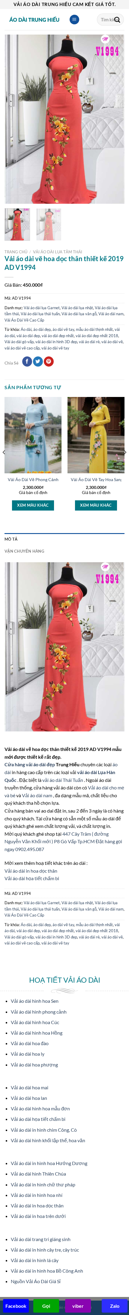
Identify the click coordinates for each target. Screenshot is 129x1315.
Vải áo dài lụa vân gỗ (79, 313)
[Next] (114, 119)
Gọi (46, 1306)
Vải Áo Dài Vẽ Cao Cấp (24, 320)
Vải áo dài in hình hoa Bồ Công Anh (47, 1271)
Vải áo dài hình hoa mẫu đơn (40, 1108)
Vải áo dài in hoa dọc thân (30, 871)
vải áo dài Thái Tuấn (63, 780)
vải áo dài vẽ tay (55, 348)
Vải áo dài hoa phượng (34, 1064)
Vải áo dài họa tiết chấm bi (31, 878)
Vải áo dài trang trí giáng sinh (40, 1239)
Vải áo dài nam (111, 313)
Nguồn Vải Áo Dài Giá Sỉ (36, 1281)
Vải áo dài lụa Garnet (42, 307)
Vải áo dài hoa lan (29, 1098)
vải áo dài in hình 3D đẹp (56, 341)
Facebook (15, 1306)
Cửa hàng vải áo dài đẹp (30, 764)
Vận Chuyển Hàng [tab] (24, 551)
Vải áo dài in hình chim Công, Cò (44, 1130)
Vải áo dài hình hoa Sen (34, 1001)
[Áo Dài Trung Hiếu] (34, 19)
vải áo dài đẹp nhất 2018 (97, 335)
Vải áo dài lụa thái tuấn (40, 313)
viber (78, 1306)
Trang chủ (15, 251)
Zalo (114, 1306)
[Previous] (14, 119)
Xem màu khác (33, 505)
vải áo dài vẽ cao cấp (22, 348)
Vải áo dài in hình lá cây (34, 1260)
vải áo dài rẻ (89, 341)
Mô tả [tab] (10, 539)
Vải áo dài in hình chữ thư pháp (43, 1184)
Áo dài (26, 329)
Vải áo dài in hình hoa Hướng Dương (49, 1163)
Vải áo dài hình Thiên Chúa (38, 1173)
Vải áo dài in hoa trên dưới (38, 1216)
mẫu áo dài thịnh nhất (94, 329)
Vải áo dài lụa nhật (77, 307)
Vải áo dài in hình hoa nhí (36, 1195)
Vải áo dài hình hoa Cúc (35, 1022)
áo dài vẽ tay (63, 329)
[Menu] (74, 20)
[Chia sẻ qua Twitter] (38, 361)
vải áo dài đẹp (28, 335)
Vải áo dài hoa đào (30, 1043)
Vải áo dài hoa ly (27, 1054)
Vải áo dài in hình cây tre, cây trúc (45, 1249)
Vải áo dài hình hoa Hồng (36, 1033)
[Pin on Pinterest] (49, 361)
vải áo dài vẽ (112, 341)
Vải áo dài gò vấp (19, 341)
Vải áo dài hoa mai (29, 1087)
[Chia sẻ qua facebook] (27, 361)
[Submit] (117, 19)
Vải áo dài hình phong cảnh (39, 1011)
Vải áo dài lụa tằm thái (57, 251)
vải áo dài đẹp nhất (58, 335)
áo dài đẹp (42, 329)
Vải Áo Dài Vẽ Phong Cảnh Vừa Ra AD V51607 (52, 479)
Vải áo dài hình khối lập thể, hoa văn (48, 1140)
